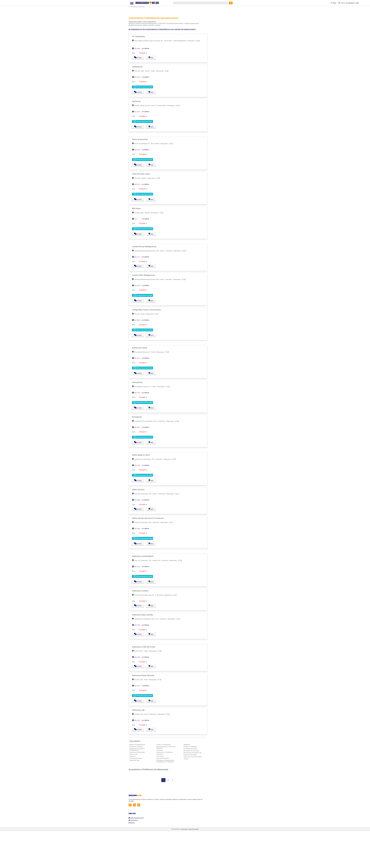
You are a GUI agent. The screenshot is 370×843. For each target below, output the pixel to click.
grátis (357, 3)
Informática (159, 754)
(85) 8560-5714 (139, 528)
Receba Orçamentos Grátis (144, 87)
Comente (137, 57)
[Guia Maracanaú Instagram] (139, 805)
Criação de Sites (134, 760)
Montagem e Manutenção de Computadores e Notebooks (165, 761)
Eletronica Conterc (140, 591)
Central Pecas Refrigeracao (144, 246)
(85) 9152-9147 (139, 358)
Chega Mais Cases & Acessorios (146, 310)
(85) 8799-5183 (139, 625)
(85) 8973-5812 (139, 686)
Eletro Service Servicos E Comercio (148, 518)
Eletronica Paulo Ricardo (143, 675)
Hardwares (159, 750)
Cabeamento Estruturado (137, 752)
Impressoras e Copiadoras (164, 752)
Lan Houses (160, 756)
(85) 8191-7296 (139, 184)
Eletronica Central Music (143, 556)
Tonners (186, 758)
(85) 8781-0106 (139, 720)
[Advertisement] (169, 8)
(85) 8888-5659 (139, 500)
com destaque (350, 3)
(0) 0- (135, 219)
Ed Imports (137, 417)
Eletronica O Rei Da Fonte (143, 647)
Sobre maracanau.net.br (137, 818)
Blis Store (136, 208)
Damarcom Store (140, 348)
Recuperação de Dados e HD (192, 752)
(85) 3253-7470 (139, 566)
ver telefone (145, 48)
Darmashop (137, 382)
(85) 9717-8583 (139, 257)
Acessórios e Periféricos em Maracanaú (148, 769)
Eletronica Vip (138, 710)
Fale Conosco (134, 820)
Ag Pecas (136, 101)
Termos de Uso (184, 829)
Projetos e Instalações (190, 746)
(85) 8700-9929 (139, 285)
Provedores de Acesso (190, 748)
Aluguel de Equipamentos (137, 744)
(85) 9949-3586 (139, 465)
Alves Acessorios (140, 139)
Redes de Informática (190, 754)
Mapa (151, 57)
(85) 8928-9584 (139, 657)
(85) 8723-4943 (139, 393)
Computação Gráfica (135, 758)
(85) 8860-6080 (139, 48)
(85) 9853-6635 (139, 320)
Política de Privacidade (193, 829)
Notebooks (187, 744)
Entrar (334, 3)
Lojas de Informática (162, 758)
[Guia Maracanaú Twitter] (135, 805)
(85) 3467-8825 (139, 112)
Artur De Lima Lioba (141, 174)
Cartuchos (132, 756)
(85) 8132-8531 (139, 150)
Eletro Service (138, 489)
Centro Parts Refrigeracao (144, 275)
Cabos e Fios (133, 754)
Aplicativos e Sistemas (136, 746)
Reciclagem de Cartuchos (191, 750)
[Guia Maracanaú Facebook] (131, 805)
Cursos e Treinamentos (163, 744)
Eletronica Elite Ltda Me (142, 615)
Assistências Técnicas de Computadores (137, 749)
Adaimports (137, 67)
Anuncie (132, 822)
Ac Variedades (138, 36)
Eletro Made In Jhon (141, 455)
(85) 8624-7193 (139, 427)
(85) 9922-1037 (139, 77)
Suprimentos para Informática (193, 756)
